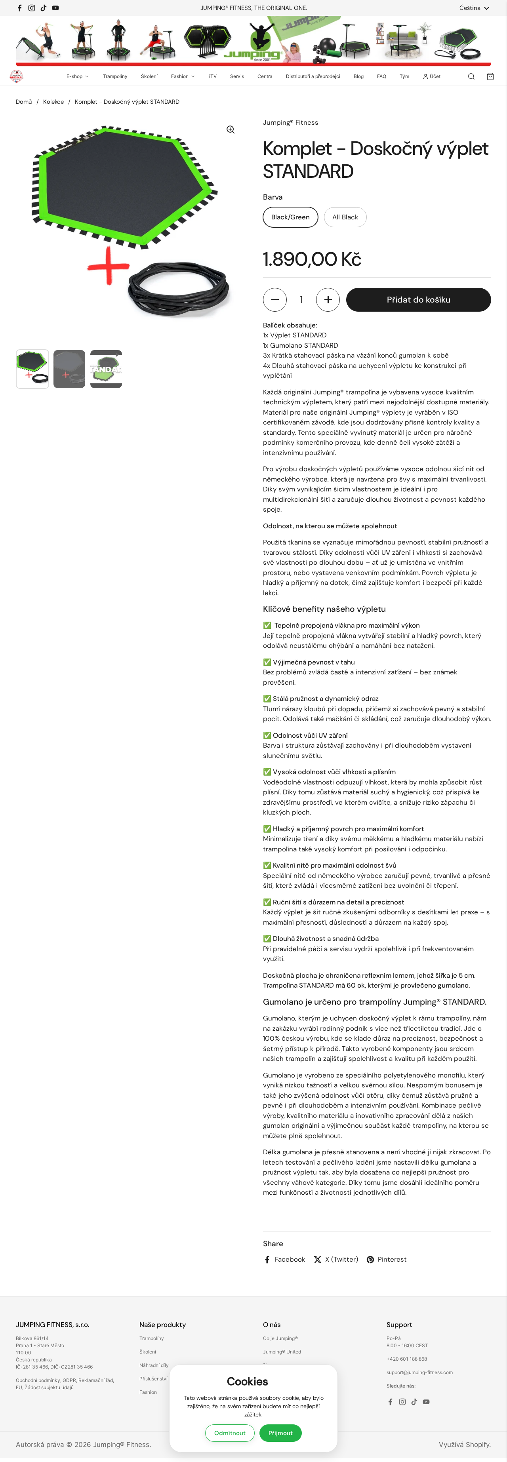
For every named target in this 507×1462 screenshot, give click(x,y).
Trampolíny (115, 76)
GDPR (69, 1380)
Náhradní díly (154, 1365)
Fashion (180, 76)
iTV (213, 76)
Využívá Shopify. (465, 1445)
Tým (404, 76)
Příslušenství (153, 1379)
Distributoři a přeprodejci (313, 76)
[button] (275, 300)
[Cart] (490, 76)
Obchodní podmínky (38, 1380)
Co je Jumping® (280, 1338)
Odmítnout (230, 1433)
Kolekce (53, 102)
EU (19, 1387)
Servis (237, 76)
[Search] (471, 76)
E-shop (74, 76)
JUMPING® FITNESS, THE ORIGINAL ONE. (253, 8)
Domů (24, 102)
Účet (435, 76)
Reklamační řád (95, 1380)
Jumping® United (282, 1352)
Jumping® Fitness (121, 1445)
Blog (359, 76)
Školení (149, 76)
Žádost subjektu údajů (49, 1387)
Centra (265, 76)
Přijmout (281, 1433)
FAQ (381, 76)
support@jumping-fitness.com (420, 1372)
